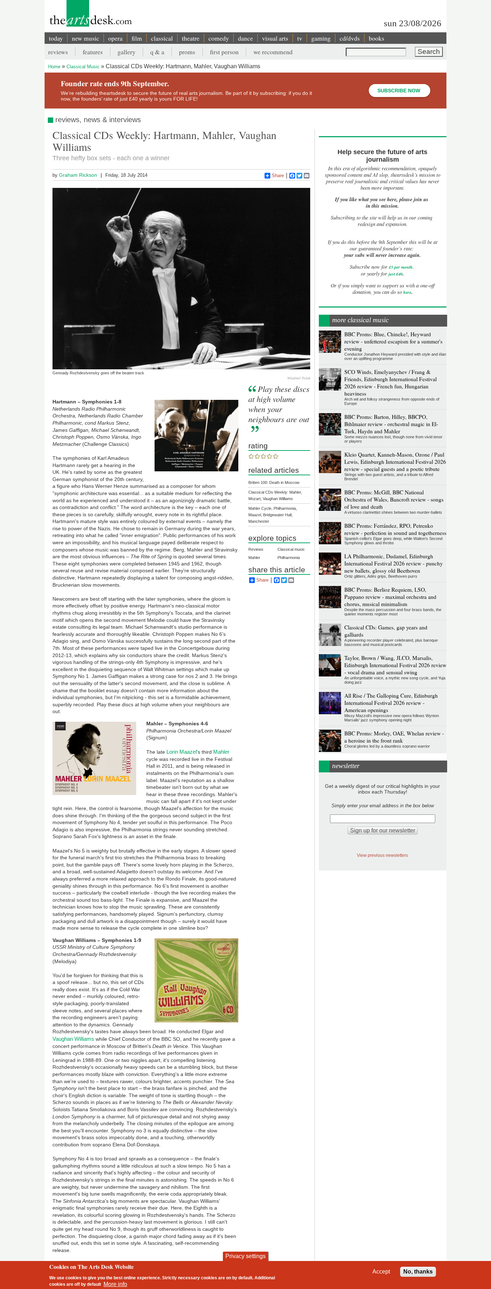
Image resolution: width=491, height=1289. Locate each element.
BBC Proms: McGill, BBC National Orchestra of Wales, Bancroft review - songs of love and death (394, 499)
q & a (157, 51)
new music (85, 38)
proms (187, 51)
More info (115, 1284)
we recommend (273, 51)
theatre (190, 38)
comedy (218, 38)
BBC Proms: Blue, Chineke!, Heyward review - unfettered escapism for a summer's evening (393, 341)
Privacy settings (245, 1256)
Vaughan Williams (73, 1039)
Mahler (221, 752)
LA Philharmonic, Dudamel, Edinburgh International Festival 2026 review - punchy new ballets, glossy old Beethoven (393, 563)
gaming (321, 38)
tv (299, 38)
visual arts (275, 38)
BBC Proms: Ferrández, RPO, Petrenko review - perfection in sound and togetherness (395, 529)
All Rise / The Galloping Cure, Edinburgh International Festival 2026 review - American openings (391, 702)
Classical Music (83, 66)
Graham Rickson (78, 175)
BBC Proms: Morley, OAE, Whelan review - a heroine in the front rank (394, 737)
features (93, 51)
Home (54, 66)
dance (245, 38)
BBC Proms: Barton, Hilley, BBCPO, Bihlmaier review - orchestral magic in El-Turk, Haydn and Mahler (391, 424)
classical (162, 38)
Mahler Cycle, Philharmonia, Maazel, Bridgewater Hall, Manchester (272, 514)
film (137, 38)
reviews (58, 51)
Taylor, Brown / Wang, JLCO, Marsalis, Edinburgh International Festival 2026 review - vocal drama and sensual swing (395, 665)
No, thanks (418, 1272)
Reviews (255, 549)
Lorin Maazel (181, 752)
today (56, 38)
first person (224, 51)
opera (115, 38)
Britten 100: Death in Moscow (273, 482)
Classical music (291, 549)
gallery (127, 51)
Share (278, 175)
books (376, 38)
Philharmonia (288, 557)
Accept (381, 1272)
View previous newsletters (382, 855)
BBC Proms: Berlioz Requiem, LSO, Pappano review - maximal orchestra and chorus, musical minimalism (390, 596)
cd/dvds (350, 38)
